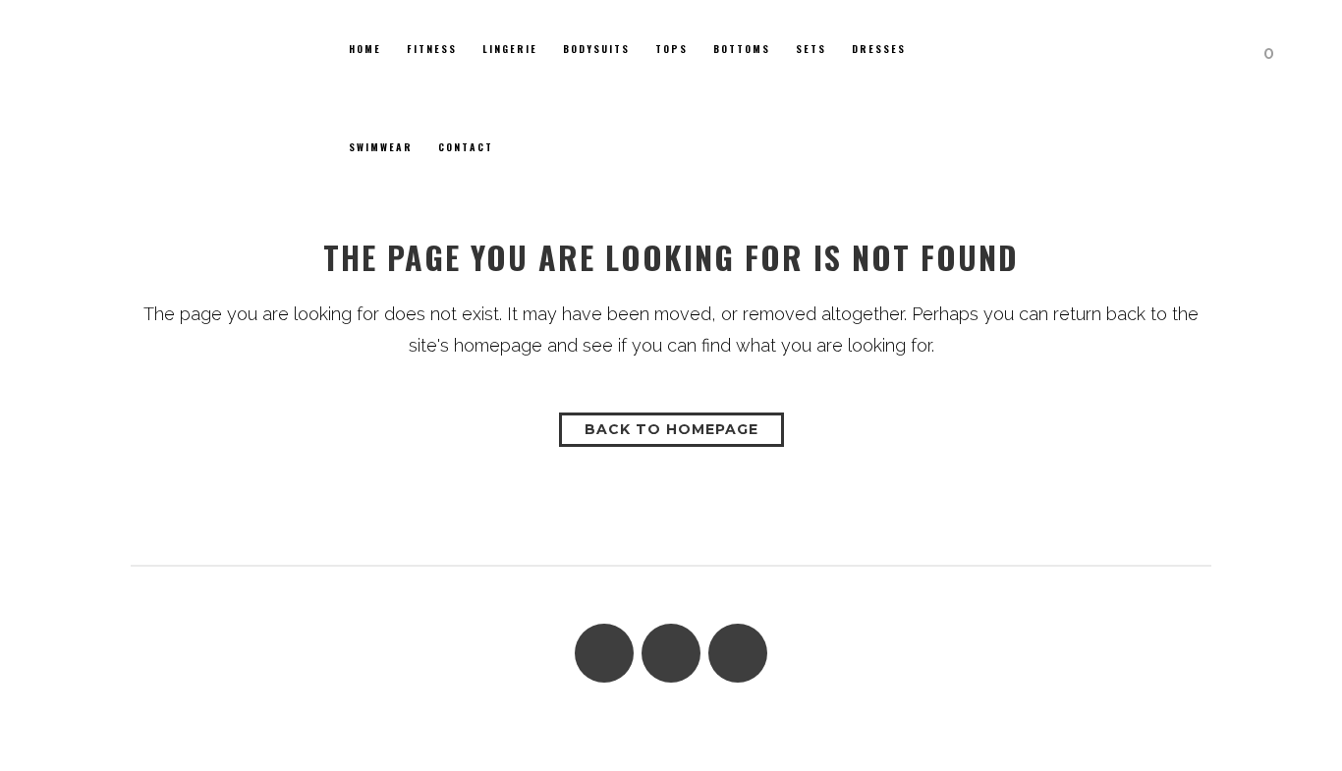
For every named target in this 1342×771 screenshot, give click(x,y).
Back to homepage (671, 429)
